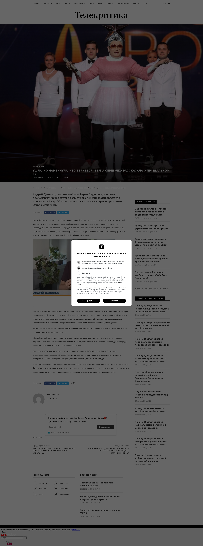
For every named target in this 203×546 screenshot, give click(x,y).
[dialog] (101, 273)
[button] (101, 273)
